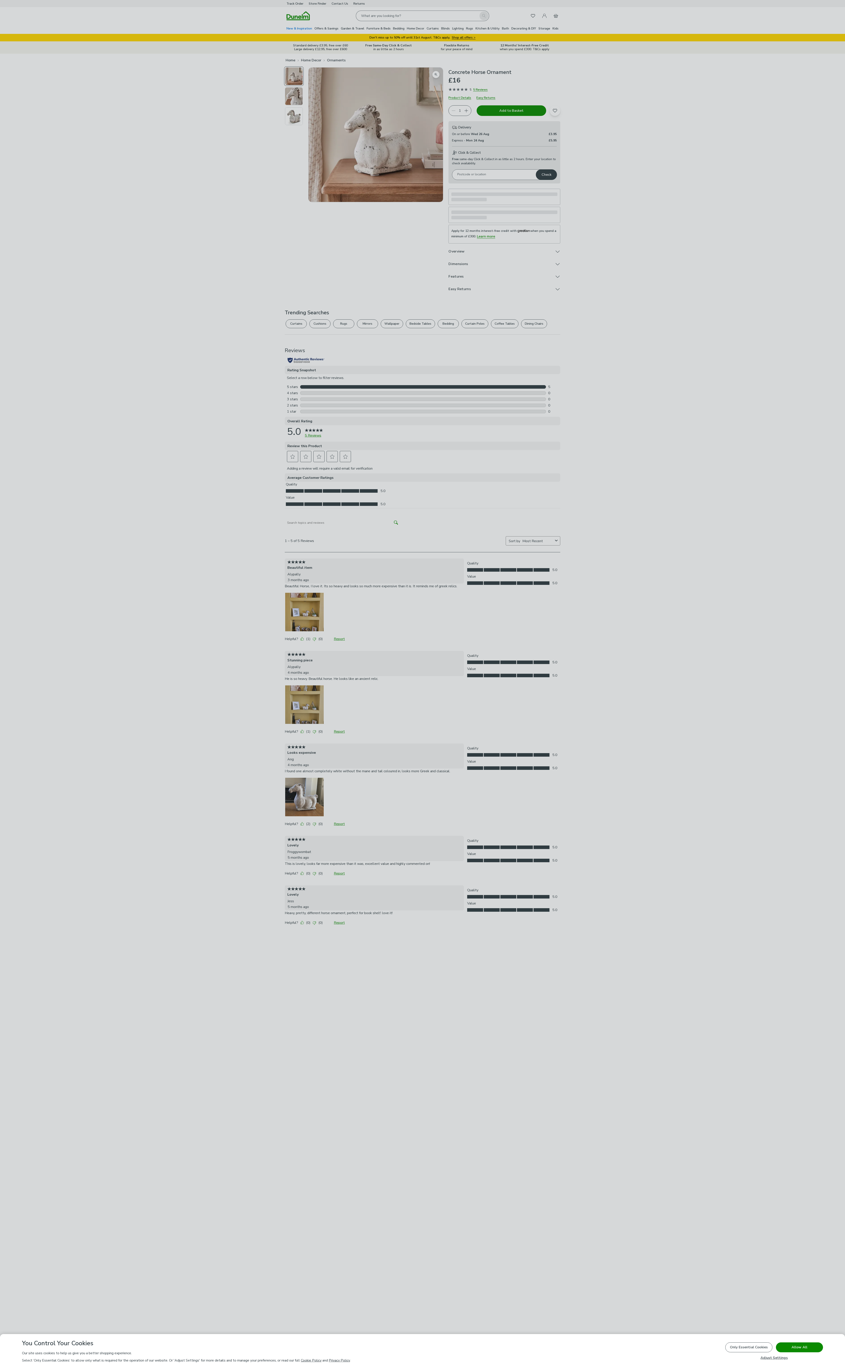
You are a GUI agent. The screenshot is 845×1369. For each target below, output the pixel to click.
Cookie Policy (311, 1360)
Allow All (799, 1347)
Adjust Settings (774, 1358)
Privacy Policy (339, 1360)
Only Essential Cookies (749, 1347)
